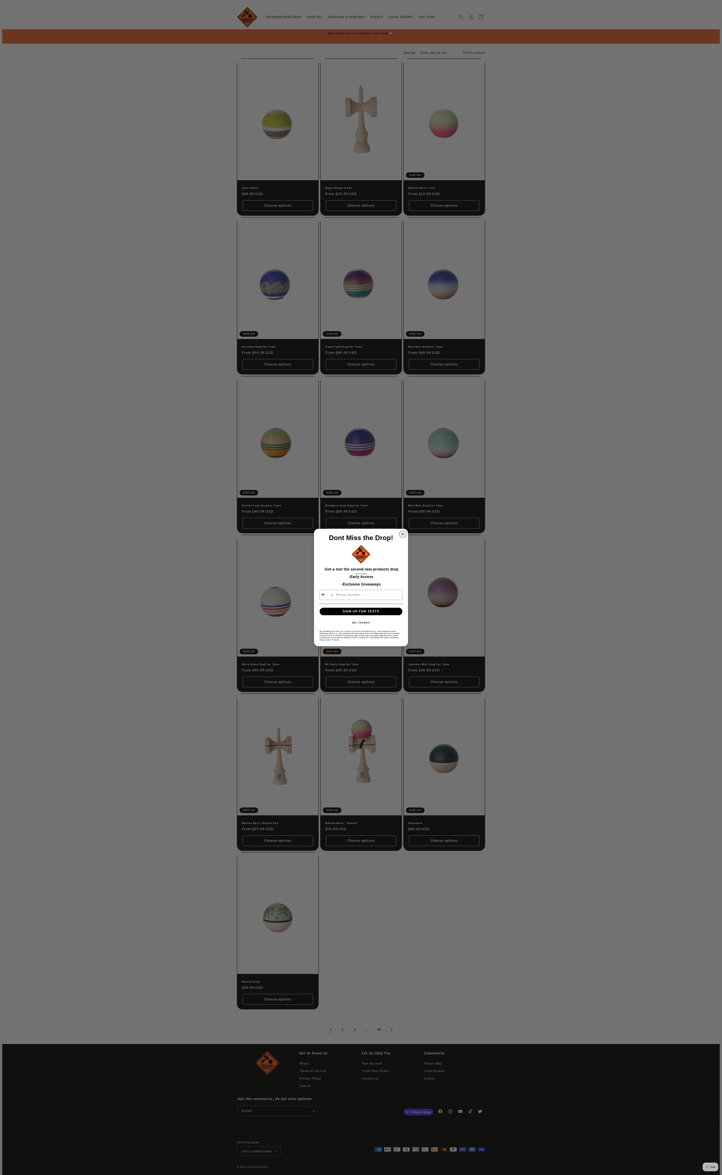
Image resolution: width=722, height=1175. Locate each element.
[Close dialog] (402, 534)
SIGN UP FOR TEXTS (361, 611)
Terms (336, 640)
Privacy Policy (325, 640)
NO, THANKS (361, 622)
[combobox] (327, 595)
